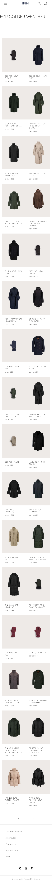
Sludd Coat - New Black (13, 272)
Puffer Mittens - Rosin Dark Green (37, 606)
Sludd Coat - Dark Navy (38, 77)
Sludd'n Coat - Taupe (12, 558)
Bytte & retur (12, 850)
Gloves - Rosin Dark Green (12, 415)
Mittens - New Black (36, 272)
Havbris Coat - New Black (12, 511)
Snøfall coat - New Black (12, 606)
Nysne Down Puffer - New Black (35, 800)
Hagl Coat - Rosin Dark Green (38, 701)
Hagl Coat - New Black (37, 463)
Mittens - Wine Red (12, 654)
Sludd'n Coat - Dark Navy (36, 511)
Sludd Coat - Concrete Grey (12, 701)
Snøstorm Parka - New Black (38, 320)
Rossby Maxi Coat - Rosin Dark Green (38, 126)
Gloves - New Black (11, 77)
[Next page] (34, 818)
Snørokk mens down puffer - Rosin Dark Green (13, 750)
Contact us (11, 844)
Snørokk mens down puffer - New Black (36, 750)
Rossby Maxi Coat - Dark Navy (13, 320)
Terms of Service (14, 831)
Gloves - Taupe (12, 462)
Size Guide (11, 837)
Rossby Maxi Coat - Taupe (38, 175)
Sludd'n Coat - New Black (12, 175)
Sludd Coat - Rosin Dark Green (13, 125)
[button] (5, 3)
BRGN (21, 879)
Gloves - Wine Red (37, 653)
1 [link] (18, 818)
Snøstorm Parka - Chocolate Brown (38, 223)
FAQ (8, 856)
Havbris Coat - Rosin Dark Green (13, 222)
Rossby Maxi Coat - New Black (38, 415)
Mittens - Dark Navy (12, 367)
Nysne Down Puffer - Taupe (12, 799)
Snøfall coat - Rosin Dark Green (37, 558)
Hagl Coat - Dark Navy (37, 367)
